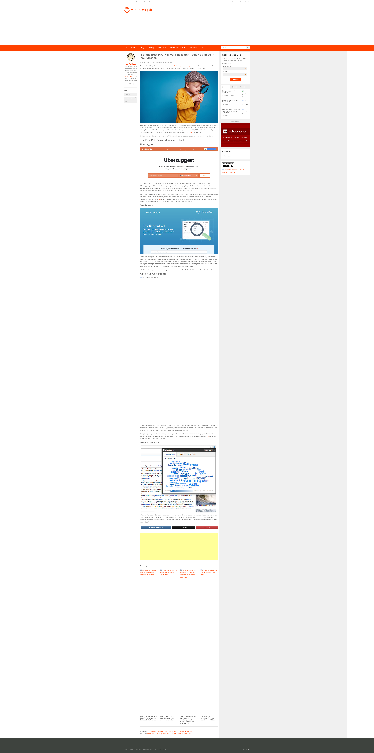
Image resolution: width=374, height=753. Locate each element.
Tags (243, 87)
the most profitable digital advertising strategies (181, 66)
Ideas (133, 48)
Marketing (151, 48)
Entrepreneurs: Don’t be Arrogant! (229, 92)
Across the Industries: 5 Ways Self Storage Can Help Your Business (171, 731)
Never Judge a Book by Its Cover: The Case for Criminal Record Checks (170, 734)
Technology (168, 62)
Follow (131, 84)
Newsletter (135, 2)
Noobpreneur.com (129, 76)
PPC (126, 101)
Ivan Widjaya (131, 64)
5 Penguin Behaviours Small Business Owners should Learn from (231, 111)
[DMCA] (228, 167)
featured (127, 94)
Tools (202, 48)
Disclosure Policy (147, 749)
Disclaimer (138, 749)
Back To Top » (246, 749)
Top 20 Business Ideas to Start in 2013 (230, 101)
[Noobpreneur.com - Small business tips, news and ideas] (235, 147)
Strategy (141, 48)
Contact (151, 2)
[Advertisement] (187, 30)
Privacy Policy (157, 749)
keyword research (130, 98)
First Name (234, 72)
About (127, 2)
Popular (226, 87)
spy (159, 199)
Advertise (143, 2)
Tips (126, 48)
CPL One (189, 132)
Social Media (193, 48)
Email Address (234, 66)
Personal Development (177, 48)
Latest (235, 87)
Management (162, 48)
